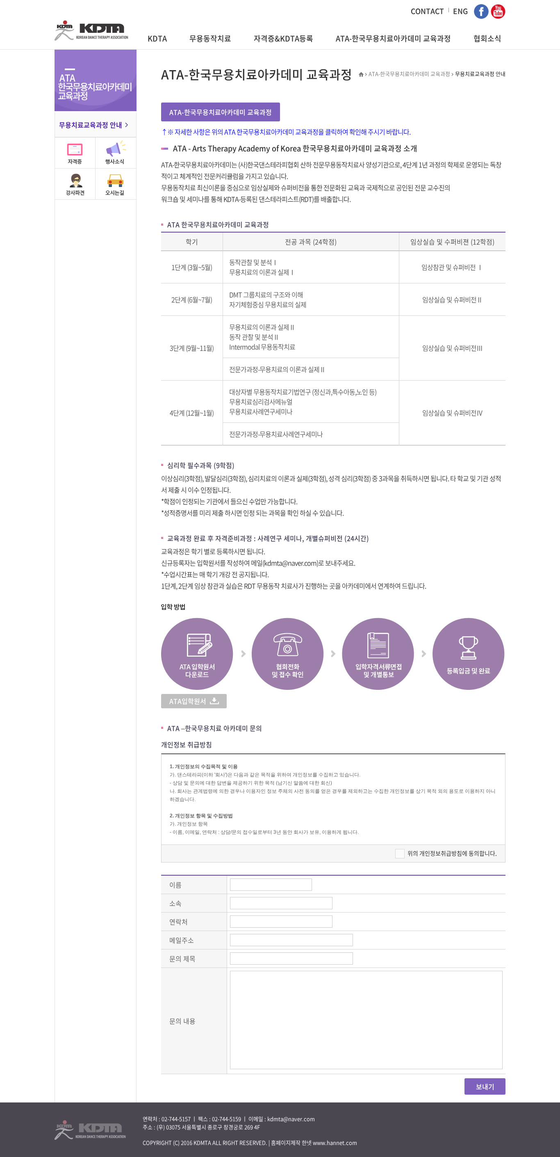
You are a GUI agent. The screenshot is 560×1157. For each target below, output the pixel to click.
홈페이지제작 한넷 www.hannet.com (314, 1142)
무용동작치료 (210, 38)
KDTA (157, 38)
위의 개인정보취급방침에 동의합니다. (452, 853)
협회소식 (487, 38)
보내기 (485, 1086)
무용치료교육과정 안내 (90, 125)
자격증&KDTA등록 (283, 38)
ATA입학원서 (187, 701)
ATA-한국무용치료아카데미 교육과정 (393, 38)
